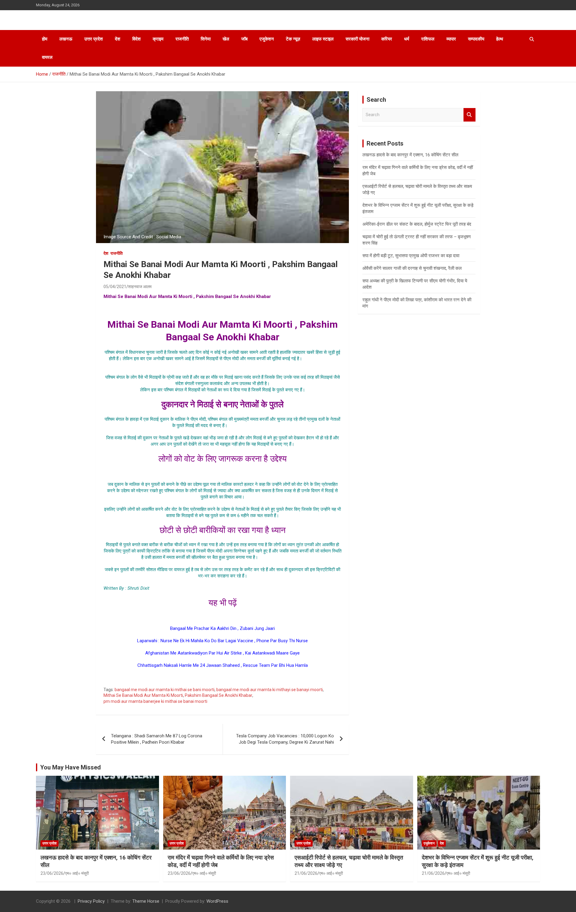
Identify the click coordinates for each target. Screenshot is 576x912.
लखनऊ (65, 39)
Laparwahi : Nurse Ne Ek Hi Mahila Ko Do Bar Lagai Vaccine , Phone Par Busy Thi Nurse (222, 640)
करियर (386, 39)
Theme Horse (145, 901)
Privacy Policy (91, 901)
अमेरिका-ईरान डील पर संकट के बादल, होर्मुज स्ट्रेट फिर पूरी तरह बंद (416, 224)
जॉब (244, 39)
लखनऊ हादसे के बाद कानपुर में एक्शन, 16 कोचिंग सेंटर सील (410, 155)
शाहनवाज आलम (140, 286)
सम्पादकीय (476, 39)
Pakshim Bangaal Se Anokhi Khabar (218, 695)
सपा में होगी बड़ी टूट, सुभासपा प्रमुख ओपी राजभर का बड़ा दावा (410, 255)
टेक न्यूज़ (293, 39)
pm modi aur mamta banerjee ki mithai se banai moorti (155, 701)
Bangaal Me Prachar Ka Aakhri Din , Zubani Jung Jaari (222, 628)
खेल (226, 39)
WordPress (217, 901)
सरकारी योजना (357, 39)
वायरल (47, 57)
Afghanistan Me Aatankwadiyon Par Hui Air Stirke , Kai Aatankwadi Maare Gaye (222, 653)
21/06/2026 (306, 873)
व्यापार (451, 39)
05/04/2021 (115, 286)
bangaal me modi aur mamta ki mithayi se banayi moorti (269, 689)
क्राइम (158, 39)
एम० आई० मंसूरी (77, 873)
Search (470, 115)
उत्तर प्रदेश (93, 39)
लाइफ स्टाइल (323, 39)
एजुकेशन (267, 39)
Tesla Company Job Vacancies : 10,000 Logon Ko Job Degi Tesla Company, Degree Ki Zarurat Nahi (285, 739)
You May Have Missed (70, 767)
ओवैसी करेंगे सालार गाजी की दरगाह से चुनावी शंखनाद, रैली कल (412, 268)
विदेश (136, 39)
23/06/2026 (51, 873)
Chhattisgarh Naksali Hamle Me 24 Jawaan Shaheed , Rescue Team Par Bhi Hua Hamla (222, 665)
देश (117, 39)
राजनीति (182, 39)
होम (44, 39)
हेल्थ (499, 39)
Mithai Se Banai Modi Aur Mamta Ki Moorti (143, 695)
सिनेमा (206, 39)
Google (222, 677)
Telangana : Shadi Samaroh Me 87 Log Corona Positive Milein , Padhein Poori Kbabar (156, 739)
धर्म (406, 39)
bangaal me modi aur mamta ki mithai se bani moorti (164, 689)
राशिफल (427, 39)
